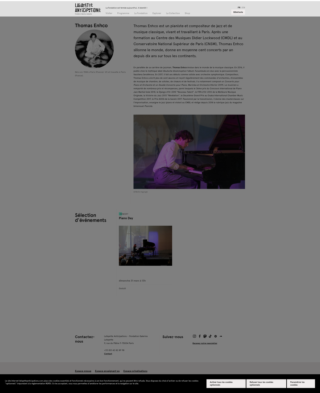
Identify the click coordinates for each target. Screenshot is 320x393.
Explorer (156, 13)
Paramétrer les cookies (297, 383)
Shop (187, 13)
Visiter (109, 13)
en (243, 7)
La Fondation (141, 13)
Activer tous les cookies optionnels (221, 383)
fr (239, 7)
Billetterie (238, 12)
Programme (123, 13)
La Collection (173, 13)
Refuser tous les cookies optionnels (261, 383)
